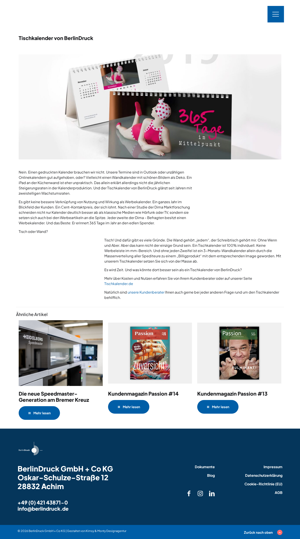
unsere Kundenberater (146, 292)
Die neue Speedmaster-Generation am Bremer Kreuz (54, 396)
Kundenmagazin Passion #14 (143, 393)
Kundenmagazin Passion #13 (232, 393)
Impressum (273, 466)
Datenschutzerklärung (263, 475)
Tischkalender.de (118, 283)
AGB (278, 492)
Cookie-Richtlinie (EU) (263, 484)
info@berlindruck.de (43, 508)
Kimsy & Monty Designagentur (106, 531)
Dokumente (205, 466)
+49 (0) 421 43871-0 (43, 502)
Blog (211, 475)
